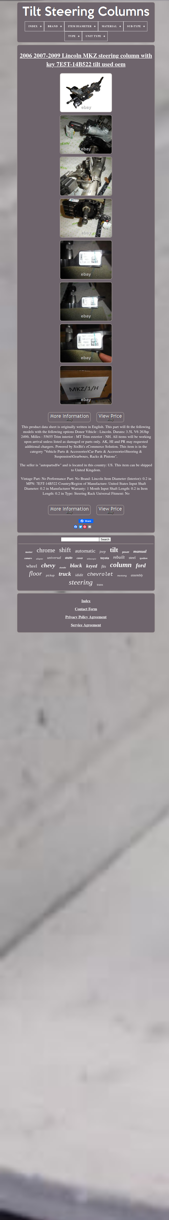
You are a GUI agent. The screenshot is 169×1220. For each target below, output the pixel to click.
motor (29, 552)
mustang (122, 575)
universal (54, 558)
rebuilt (119, 557)
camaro (28, 558)
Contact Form (86, 609)
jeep (103, 552)
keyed (91, 566)
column (121, 565)
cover (80, 558)
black (76, 566)
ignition (144, 558)
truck (65, 574)
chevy (48, 565)
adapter (39, 558)
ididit (79, 575)
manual (140, 551)
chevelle (62, 567)
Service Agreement (86, 625)
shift (65, 550)
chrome (46, 550)
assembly (137, 575)
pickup (50, 575)
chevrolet (100, 574)
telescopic (91, 558)
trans (100, 584)
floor (35, 573)
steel (132, 558)
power (125, 552)
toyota (104, 558)
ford (141, 565)
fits (103, 566)
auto (69, 557)
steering (81, 582)
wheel (31, 566)
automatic (85, 551)
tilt (114, 550)
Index (85, 601)
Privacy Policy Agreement (86, 617)
